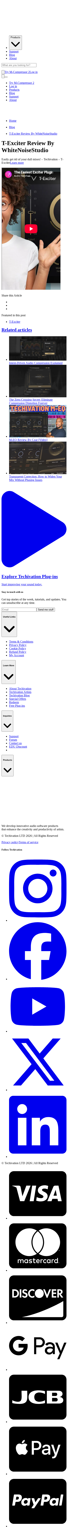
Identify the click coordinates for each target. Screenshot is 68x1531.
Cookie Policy (17, 648)
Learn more (17, 162)
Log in (34, 72)
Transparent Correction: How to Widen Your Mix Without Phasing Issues (35, 478)
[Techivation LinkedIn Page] (37, 1156)
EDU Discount (18, 746)
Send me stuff (45, 609)
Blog (12, 54)
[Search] (3, 76)
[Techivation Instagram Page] (37, 920)
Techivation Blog (19, 695)
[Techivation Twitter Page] (37, 1089)
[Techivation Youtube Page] (37, 1031)
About (13, 58)
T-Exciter (14, 321)
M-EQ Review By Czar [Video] (28, 439)
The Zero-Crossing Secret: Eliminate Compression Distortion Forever (31, 401)
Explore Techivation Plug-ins (30, 576)
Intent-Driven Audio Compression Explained (36, 363)
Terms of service (28, 842)
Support (14, 51)
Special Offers (17, 698)
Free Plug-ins (17, 705)
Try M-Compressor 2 (17, 72)
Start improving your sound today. (22, 584)
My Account (16, 655)
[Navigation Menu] (6, 77)
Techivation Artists (20, 692)
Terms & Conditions (21, 641)
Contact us (15, 743)
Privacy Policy (17, 645)
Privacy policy (10, 842)
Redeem (14, 702)
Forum (13, 739)
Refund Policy (17, 651)
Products (15, 37)
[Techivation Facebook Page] (37, 979)
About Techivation (20, 688)
